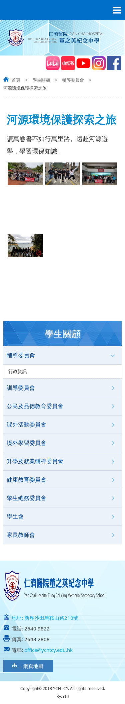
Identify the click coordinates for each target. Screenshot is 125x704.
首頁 (16, 80)
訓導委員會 (21, 387)
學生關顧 (41, 80)
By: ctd (62, 696)
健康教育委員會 (26, 479)
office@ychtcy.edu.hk (48, 650)
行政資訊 (17, 371)
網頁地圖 (33, 666)
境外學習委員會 (26, 443)
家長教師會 (21, 535)
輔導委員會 (73, 80)
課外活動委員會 (26, 424)
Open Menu (116, 10)
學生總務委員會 (26, 498)
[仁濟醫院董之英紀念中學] (62, 46)
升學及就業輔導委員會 (35, 461)
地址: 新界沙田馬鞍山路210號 (45, 617)
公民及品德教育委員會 (35, 406)
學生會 (15, 516)
